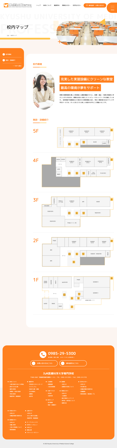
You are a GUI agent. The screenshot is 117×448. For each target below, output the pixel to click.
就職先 (31, 394)
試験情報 (50, 384)
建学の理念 (13, 389)
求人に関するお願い (32, 415)
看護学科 (56, 5)
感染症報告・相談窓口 (86, 394)
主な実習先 (32, 391)
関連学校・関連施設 (15, 396)
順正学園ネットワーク (68, 398)
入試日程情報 (51, 386)
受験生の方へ (66, 5)
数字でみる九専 (14, 386)
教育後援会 (13, 429)
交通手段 (50, 396)
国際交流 (64, 403)
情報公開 (29, 430)
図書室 (63, 381)
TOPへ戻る (18, 66)
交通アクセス (51, 391)
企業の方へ (30, 411)
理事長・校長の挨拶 (15, 391)
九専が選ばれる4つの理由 (17, 384)
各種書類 (82, 391)
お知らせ (64, 384)
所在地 (49, 393)
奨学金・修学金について (68, 400)
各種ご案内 (13, 425)
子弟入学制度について (16, 427)
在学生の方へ (77, 5)
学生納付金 (83, 386)
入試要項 (64, 396)
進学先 (31, 396)
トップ (38, 5)
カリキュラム (32, 386)
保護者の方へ (13, 420)
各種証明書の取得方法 (86, 389)
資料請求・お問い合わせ (96, 5)
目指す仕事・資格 (34, 389)
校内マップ (51, 400)
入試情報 (50, 381)
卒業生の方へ (13, 411)
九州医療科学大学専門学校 (58, 373)
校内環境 (50, 402)
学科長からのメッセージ (35, 384)
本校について (47, 5)
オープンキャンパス (32, 422)
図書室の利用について (68, 386)
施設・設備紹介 (52, 405)
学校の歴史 (13, 394)
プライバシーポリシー (33, 432)
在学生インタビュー (32, 425)
